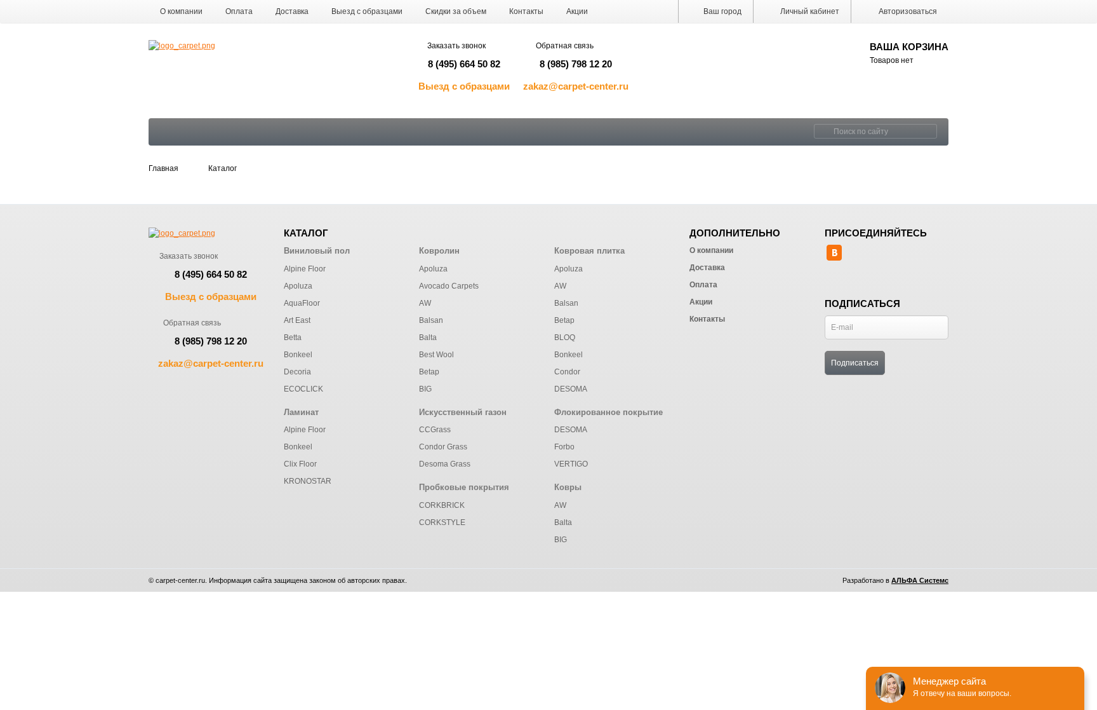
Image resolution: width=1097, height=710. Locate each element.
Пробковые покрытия (464, 487)
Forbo (564, 446)
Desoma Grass (444, 464)
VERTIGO (571, 464)
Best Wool (436, 354)
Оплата (239, 11)
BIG (425, 389)
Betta (293, 337)
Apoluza (298, 286)
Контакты (526, 11)
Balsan (431, 320)
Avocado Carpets (449, 286)
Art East (297, 320)
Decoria (297, 371)
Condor (567, 371)
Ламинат (301, 412)
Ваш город (721, 11)
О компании (181, 11)
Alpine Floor (305, 268)
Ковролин (439, 251)
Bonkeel (298, 354)
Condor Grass (443, 446)
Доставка (292, 11)
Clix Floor (300, 464)
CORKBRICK (442, 505)
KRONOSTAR (307, 481)
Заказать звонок (456, 45)
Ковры (568, 487)
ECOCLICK (303, 389)
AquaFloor (302, 303)
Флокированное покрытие (608, 412)
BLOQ (564, 337)
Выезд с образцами (366, 11)
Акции (577, 11)
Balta (428, 337)
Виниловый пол (317, 251)
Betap (429, 371)
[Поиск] (822, 131)
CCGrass (435, 429)
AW (425, 303)
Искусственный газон (463, 412)
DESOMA (570, 389)
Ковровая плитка (589, 251)
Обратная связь (565, 45)
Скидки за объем (455, 11)
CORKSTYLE (442, 522)
